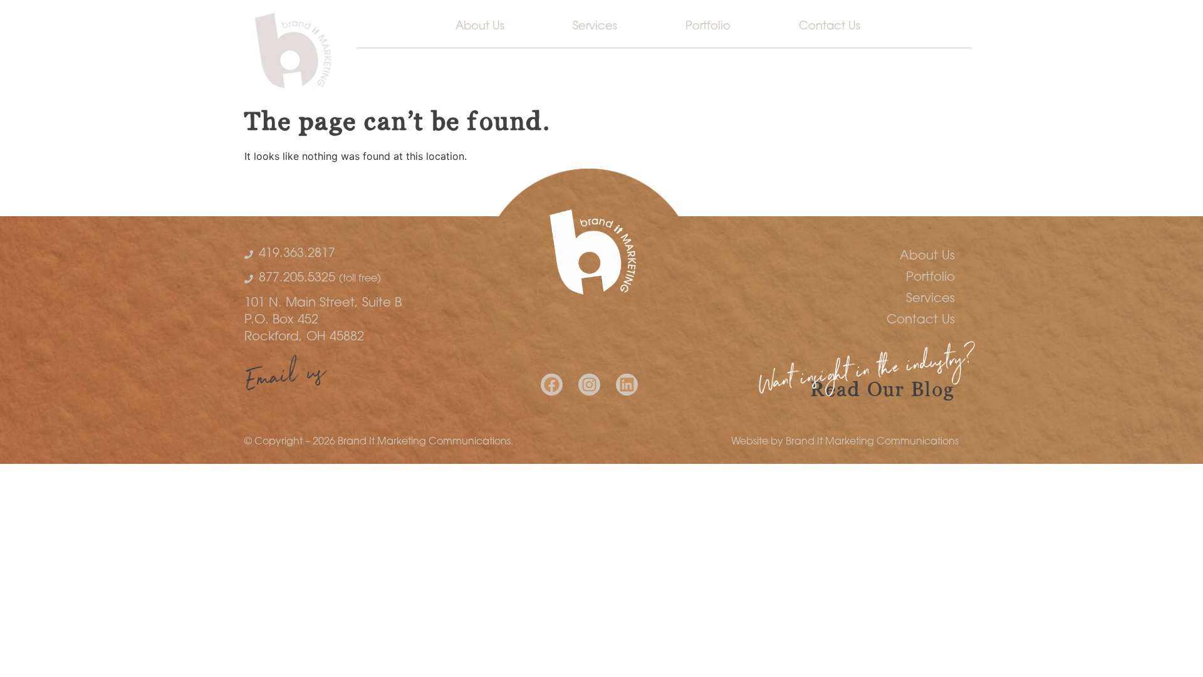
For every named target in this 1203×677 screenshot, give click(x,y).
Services (595, 27)
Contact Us (829, 27)
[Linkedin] (627, 385)
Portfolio (708, 27)
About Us (480, 27)
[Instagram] (589, 385)
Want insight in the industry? (867, 373)
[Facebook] (552, 385)
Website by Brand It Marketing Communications (845, 442)
